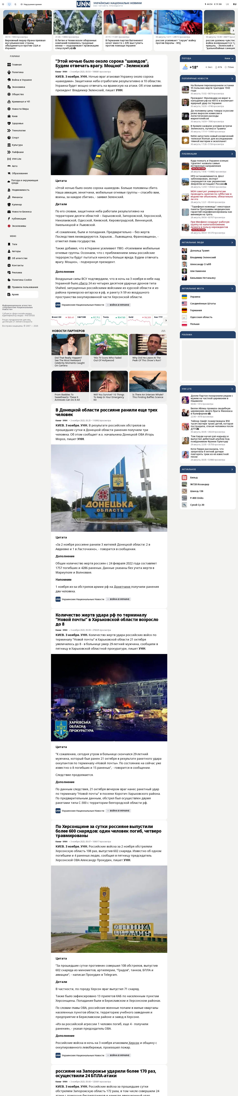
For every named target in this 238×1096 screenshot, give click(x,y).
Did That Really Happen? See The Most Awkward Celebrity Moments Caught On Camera (70, 361)
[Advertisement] (208, 360)
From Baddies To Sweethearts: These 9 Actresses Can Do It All (67, 397)
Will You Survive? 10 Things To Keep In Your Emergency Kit (109, 397)
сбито (83, 283)
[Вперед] (233, 30)
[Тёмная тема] (15, 4)
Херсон (133, 1043)
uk (227, 4)
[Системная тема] (9, 4)
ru (234, 4)
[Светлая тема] (3, 4)
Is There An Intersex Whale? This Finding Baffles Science (148, 396)
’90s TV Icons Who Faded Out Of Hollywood (107, 359)
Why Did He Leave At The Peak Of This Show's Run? (146, 359)
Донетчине (122, 587)
